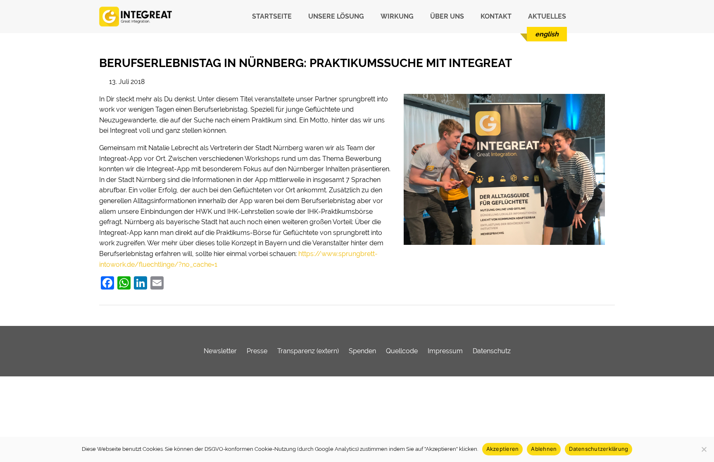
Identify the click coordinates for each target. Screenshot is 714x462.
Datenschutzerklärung (598, 448)
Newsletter (220, 351)
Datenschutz (492, 351)
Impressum (445, 351)
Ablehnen (544, 448)
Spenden (362, 351)
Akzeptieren (502, 448)
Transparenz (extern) (308, 351)
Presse (257, 351)
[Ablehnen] (704, 449)
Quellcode (402, 351)
